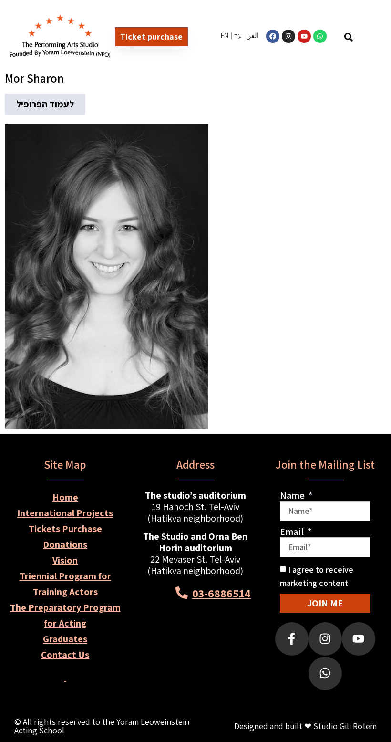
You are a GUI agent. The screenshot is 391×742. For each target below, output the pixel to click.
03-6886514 (221, 593)
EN (224, 35)
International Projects (65, 513)
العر (253, 35)
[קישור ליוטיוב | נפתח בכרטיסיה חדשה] (304, 36)
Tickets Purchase (65, 529)
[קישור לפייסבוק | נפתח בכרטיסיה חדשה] (272, 36)
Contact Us (65, 654)
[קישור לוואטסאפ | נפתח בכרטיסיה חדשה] (320, 36)
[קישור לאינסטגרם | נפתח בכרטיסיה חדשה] (288, 36)
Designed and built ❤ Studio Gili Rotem (305, 726)
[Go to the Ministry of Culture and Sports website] (174, 631)
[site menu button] (370, 37)
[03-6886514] (181, 592)
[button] (348, 37)
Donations (65, 544)
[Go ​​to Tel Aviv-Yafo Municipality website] (217, 631)
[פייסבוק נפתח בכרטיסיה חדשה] (292, 639)
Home (65, 497)
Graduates (65, 639)
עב (238, 35)
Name (293, 495)
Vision (65, 560)
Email (293, 531)
